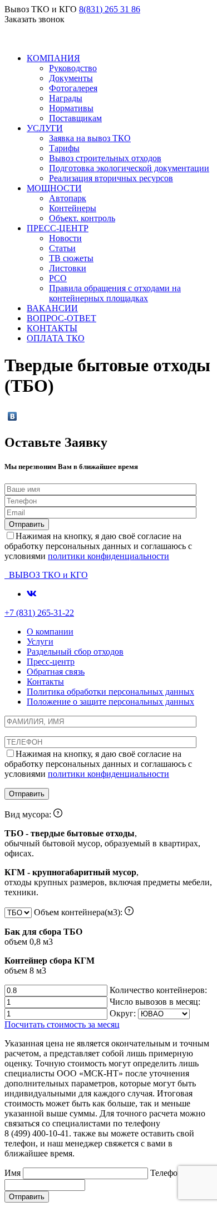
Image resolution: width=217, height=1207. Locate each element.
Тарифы (64, 148)
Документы (71, 78)
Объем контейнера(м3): (64, 941)
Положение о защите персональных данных (110, 701)
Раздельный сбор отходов (75, 651)
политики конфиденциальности (108, 556)
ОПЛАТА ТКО (56, 338)
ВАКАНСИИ (52, 308)
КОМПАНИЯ (53, 58)
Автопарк (67, 198)
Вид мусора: (108, 853)
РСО (58, 278)
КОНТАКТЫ (52, 328)
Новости (65, 238)
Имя (13, 1173)
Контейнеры (72, 208)
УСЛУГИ (45, 128)
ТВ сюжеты (71, 258)
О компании (50, 631)
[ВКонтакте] (12, 416)
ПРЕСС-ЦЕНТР (57, 228)
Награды (65, 98)
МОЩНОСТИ (54, 188)
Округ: (124, 1013)
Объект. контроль (82, 218)
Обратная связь (56, 671)
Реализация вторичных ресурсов (111, 178)
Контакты (45, 681)
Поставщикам (75, 118)
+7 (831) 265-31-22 (39, 612)
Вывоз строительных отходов (105, 158)
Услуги (40, 641)
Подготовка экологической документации (129, 168)
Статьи (62, 248)
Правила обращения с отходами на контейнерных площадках (115, 293)
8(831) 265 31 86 (109, 9)
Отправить (27, 1197)
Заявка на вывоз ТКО (90, 138)
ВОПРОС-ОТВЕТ (61, 318)
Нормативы (71, 108)
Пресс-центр (51, 661)
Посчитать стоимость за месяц (62, 1024)
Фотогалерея (73, 88)
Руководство (73, 68)
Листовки (67, 268)
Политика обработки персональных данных (110, 691)
